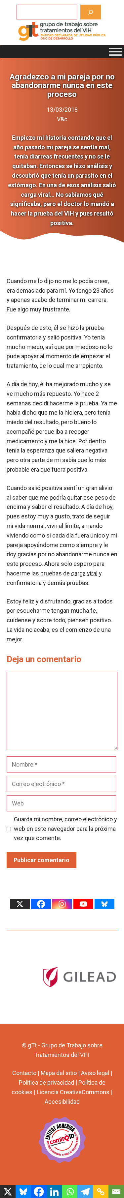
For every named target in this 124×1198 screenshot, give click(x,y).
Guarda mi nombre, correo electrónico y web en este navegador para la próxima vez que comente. (65, 829)
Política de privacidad (46, 1082)
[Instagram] (62, 904)
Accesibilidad (62, 1101)
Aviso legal (95, 1072)
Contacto (24, 1072)
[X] (20, 904)
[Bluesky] (104, 904)
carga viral (84, 573)
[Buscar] (90, 12)
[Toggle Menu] (115, 52)
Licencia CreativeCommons (73, 1092)
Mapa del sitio (59, 1072)
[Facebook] (41, 904)
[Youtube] (83, 904)
